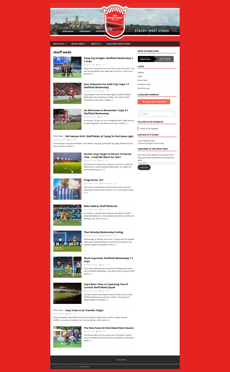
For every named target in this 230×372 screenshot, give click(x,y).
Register (141, 72)
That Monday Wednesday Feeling (103, 232)
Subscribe (144, 167)
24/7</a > (168, 60)
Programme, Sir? (94, 180)
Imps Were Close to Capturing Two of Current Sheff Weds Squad (106, 286)
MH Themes (85, 367)
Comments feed (144, 84)
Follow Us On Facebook (150, 122)
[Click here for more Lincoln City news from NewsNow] (147, 59)
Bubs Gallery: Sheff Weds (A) (100, 206)
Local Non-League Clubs (118, 44)
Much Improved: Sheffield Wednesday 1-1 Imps (108, 259)
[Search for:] (157, 114)
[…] (92, 74)
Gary (99, 65)
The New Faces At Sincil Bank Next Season (109, 328)
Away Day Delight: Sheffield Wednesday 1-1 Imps (109, 59)
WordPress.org (143, 88)
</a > (161, 58)
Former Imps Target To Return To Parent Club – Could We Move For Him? (107, 155)
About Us (95, 44)
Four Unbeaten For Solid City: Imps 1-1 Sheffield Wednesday (106, 86)
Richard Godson (107, 183)
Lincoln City (58, 44)
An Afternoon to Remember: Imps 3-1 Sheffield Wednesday (106, 112)
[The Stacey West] (115, 40)
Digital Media (77, 44)
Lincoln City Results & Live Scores (151, 143)
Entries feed (142, 80)
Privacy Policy (121, 360)
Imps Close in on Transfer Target (84, 310)
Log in (140, 76)
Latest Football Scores (146, 141)
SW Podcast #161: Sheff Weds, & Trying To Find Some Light (99, 136)
